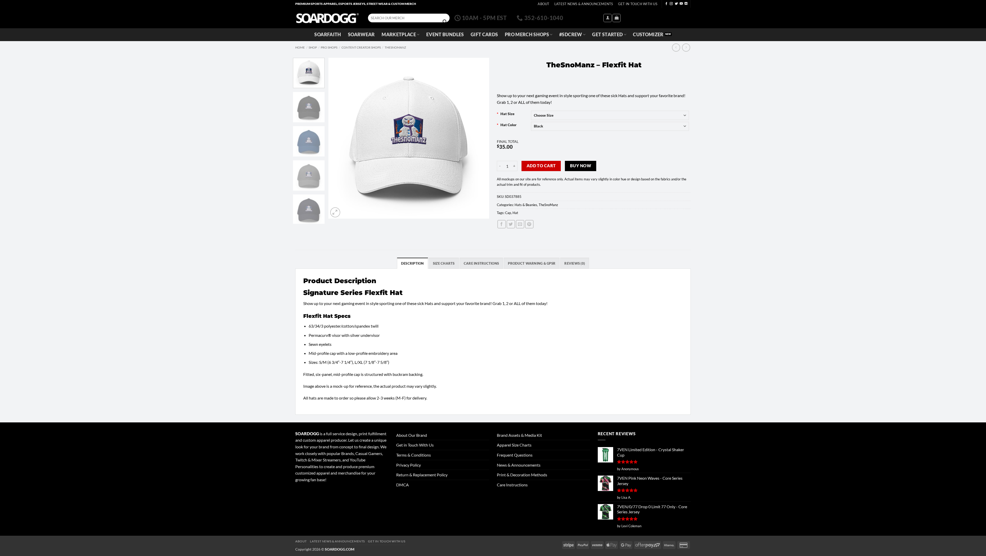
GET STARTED (607, 34)
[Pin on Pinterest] (529, 224)
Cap (508, 213)
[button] (607, 18)
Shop (313, 47)
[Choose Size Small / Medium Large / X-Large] (610, 115)
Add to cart (541, 165)
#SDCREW (570, 34)
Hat (515, 213)
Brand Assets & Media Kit (519, 435)
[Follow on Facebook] (666, 4)
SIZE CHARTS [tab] (444, 263)
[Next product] (676, 47)
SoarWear (361, 34)
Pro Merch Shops (527, 34)
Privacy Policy (408, 464)
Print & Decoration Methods (522, 474)
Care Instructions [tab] (481, 263)
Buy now (580, 165)
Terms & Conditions (413, 454)
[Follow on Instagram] (671, 4)
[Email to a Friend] (520, 224)
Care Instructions (512, 484)
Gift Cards (484, 34)
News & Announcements (519, 464)
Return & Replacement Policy (422, 474)
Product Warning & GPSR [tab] (531, 263)
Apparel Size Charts (514, 444)
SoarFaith (327, 34)
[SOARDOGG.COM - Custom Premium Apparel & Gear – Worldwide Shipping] (327, 18)
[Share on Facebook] (501, 224)
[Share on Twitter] (511, 224)
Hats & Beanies (526, 205)
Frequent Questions (515, 454)
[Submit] (444, 21)
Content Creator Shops (361, 47)
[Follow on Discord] (686, 4)
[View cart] (616, 18)
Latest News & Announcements (583, 4)
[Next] (479, 138)
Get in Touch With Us (415, 444)
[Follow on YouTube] (681, 4)
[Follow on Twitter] (676, 4)
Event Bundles (445, 34)
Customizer (648, 34)
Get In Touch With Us (637, 4)
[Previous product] (686, 47)
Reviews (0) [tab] (574, 263)
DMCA (402, 484)
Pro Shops (329, 47)
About (543, 4)
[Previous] (338, 138)
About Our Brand (411, 435)
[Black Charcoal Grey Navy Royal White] (610, 126)
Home (300, 47)
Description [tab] (412, 263)
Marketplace (399, 34)
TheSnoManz (395, 47)
